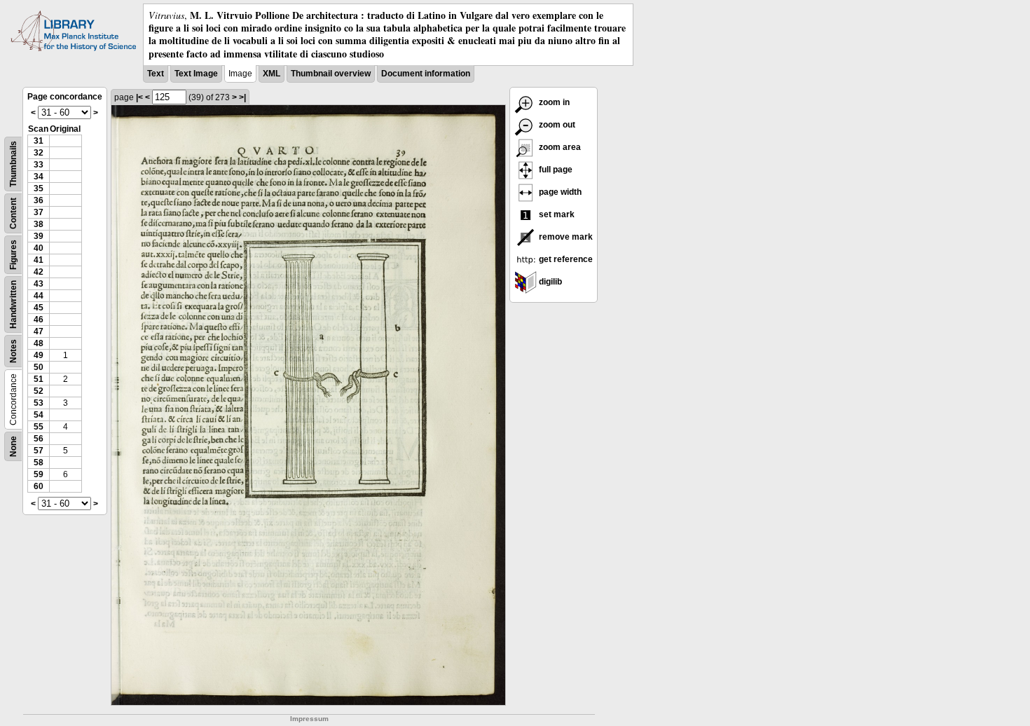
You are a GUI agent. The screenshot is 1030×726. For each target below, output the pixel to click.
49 (38, 355)
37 (38, 212)
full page (554, 169)
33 (38, 165)
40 (38, 248)
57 (38, 451)
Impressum (309, 718)
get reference (565, 259)
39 (38, 236)
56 (38, 439)
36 (38, 200)
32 (38, 153)
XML (271, 73)
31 (38, 141)
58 (38, 462)
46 (38, 319)
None (13, 446)
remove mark (565, 237)
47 (38, 331)
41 (38, 260)
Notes (13, 351)
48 (38, 343)
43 (38, 284)
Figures (13, 255)
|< (139, 97)
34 (38, 177)
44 (38, 296)
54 (38, 415)
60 (38, 486)
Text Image (196, 73)
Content (13, 213)
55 (38, 427)
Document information (425, 73)
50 (38, 367)
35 (38, 188)
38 (38, 224)
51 (38, 379)
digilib (549, 282)
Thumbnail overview (331, 73)
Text (155, 73)
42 (38, 272)
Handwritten (13, 304)
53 (38, 403)
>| (242, 97)
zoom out (556, 125)
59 (38, 474)
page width (559, 192)
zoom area (559, 147)
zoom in (553, 102)
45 (38, 308)
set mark (556, 214)
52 (38, 391)
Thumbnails (13, 164)
